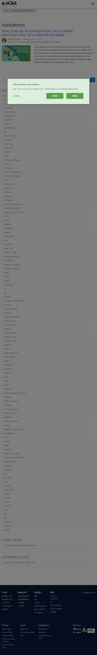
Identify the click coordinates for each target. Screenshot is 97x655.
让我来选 (16, 96)
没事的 (74, 96)
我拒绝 (54, 96)
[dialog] (48, 91)
